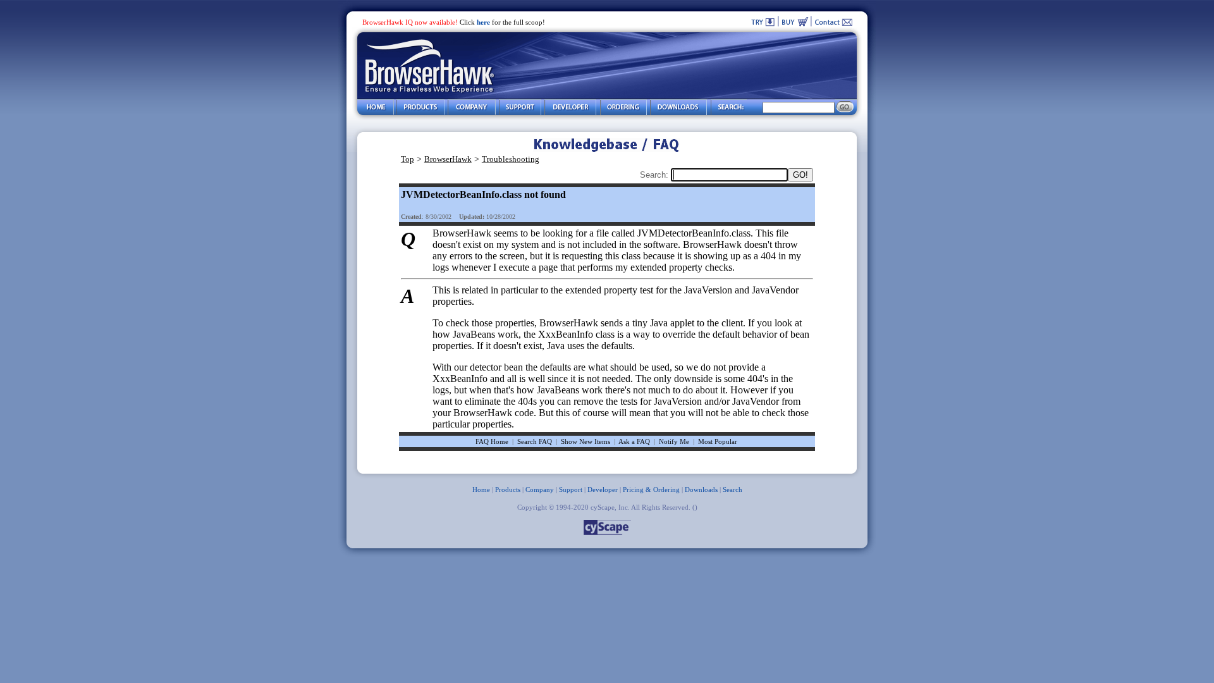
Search (732, 489)
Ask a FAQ (634, 441)
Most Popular (717, 441)
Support (570, 489)
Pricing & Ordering (651, 489)
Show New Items (585, 441)
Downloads (701, 489)
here (483, 22)
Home (481, 489)
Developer (602, 489)
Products (507, 489)
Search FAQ (534, 441)
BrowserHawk (448, 159)
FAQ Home (491, 441)
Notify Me (674, 441)
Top (407, 159)
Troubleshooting (510, 159)
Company (539, 489)
